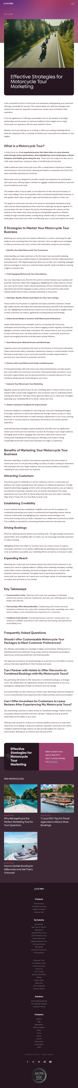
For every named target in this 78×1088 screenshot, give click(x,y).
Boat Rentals (39, 924)
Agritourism (39, 983)
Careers (39, 1036)
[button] (72, 3)
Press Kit (39, 1039)
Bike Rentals (39, 947)
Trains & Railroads (39, 986)
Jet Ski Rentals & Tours (39, 936)
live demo (53, 761)
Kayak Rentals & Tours (39, 933)
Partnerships (39, 1042)
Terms (39, 1033)
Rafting (39, 977)
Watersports (39, 930)
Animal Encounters (39, 966)
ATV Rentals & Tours (39, 963)
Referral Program (39, 1027)
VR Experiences (39, 953)
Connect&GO (39, 1044)
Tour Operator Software (39, 1004)
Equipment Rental (39, 1007)
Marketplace (39, 1024)
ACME (39, 1047)
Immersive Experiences (39, 950)
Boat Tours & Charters (39, 927)
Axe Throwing (39, 972)
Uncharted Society (39, 944)
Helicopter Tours (39, 960)
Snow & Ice (39, 969)
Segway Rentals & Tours (39, 941)
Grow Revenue (39, 903)
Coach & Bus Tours (39, 938)
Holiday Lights (39, 980)
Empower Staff (39, 912)
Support (39, 1019)
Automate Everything (39, 906)
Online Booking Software (39, 1001)
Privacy (39, 1030)
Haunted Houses (39, 989)
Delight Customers (39, 909)
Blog (39, 1022)
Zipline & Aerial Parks (39, 974)
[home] (8, 3)
